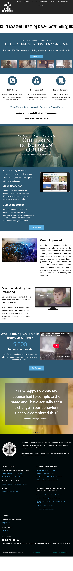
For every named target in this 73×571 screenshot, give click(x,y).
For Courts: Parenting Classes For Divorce (48, 498)
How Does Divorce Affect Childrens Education (49, 476)
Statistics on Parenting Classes (45, 473)
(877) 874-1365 (6, 523)
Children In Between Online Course (12, 473)
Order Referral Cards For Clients (45, 506)
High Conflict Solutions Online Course (12, 476)
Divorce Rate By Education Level (45, 470)
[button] (36, 56)
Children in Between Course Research (47, 480)
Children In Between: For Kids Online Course (14, 484)
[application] (36, 146)
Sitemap (36, 552)
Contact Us (5, 530)
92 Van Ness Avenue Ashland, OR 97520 (7, 526)
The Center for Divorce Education (7, 7)
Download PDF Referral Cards (45, 509)
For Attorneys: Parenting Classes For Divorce (49, 495)
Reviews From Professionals (10, 491)
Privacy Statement (60, 552)
